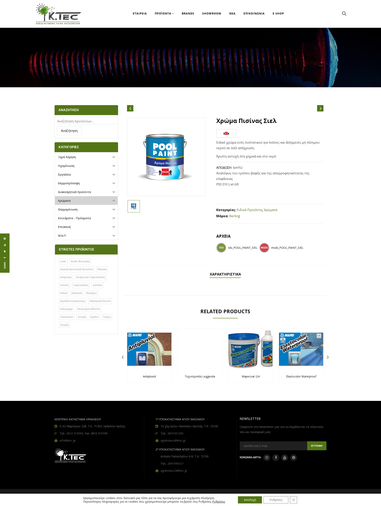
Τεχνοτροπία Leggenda (200, 376)
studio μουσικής (80, 261)
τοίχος (107, 317)
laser (63, 261)
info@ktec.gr (68, 440)
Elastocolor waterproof (301, 376)
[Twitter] (5, 251)
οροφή (82, 317)
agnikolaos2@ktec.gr (174, 470)
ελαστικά (77, 293)
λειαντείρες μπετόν (88, 309)
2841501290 (175, 433)
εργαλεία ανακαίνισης (72, 301)
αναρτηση (66, 277)
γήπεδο (64, 285)
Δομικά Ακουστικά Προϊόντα (76, 269)
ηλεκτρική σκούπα (100, 301)
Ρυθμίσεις (218, 501)
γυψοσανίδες (81, 285)
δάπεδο (97, 285)
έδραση (102, 269)
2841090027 (175, 463)
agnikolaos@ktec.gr (173, 440)
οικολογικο (66, 317)
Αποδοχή (250, 500)
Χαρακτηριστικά (225, 274)
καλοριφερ (66, 309)
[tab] (225, 274)
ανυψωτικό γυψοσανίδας (90, 277)
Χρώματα (270, 210)
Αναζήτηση (69, 131)
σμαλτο (94, 317)
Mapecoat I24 (251, 376)
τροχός (64, 324)
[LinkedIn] (5, 245)
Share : (4, 265)
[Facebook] (5, 257)
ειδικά (63, 293)
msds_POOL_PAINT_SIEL (287, 248)
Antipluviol (149, 376)
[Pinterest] (5, 238)
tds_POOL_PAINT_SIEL (242, 248)
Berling (234, 216)
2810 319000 (74, 433)
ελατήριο (91, 293)
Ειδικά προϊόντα (249, 210)
